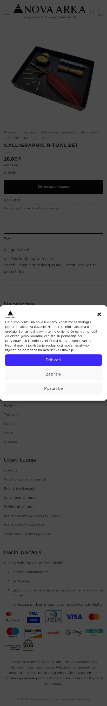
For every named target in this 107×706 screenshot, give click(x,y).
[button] (99, 314)
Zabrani (53, 374)
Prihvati (54, 360)
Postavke (53, 388)
